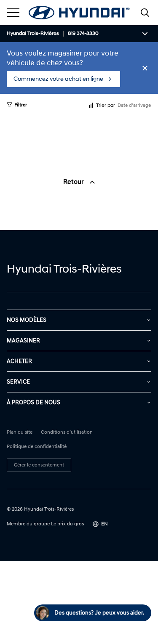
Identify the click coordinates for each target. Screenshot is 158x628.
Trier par (105, 105)
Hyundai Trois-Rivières (33, 34)
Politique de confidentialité (37, 447)
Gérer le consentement (39, 465)
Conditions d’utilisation (67, 432)
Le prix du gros (67, 524)
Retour (74, 182)
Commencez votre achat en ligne (58, 78)
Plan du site (19, 432)
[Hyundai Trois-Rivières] (79, 12)
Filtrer (20, 105)
